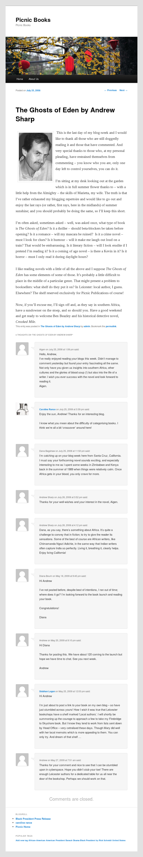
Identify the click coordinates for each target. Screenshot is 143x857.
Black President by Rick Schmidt (96, 840)
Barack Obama (73, 840)
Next (123, 90)
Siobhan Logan (47, 691)
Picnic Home (23, 826)
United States (118, 840)
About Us (34, 79)
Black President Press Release (33, 818)
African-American (36, 840)
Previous (110, 90)
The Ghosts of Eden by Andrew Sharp (60, 326)
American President (55, 840)
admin (87, 326)
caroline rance (24, 822)
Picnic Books (33, 19)
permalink (111, 326)
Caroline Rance (47, 409)
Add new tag (22, 840)
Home (20, 79)
